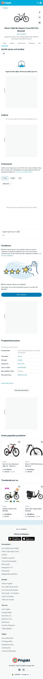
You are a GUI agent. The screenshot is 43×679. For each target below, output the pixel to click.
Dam (19, 364)
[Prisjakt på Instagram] (23, 670)
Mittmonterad (22, 375)
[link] (12, 456)
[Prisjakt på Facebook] (19, 670)
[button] (39, 12)
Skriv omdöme (21, 34)
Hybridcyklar (22, 367)
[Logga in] (40, 3)
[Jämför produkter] (39, 22)
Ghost (20, 356)
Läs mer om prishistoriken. (23, 172)
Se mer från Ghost (7, 383)
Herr (23, 364)
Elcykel (6, 8)
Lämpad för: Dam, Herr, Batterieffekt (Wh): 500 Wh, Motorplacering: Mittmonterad (21, 38)
